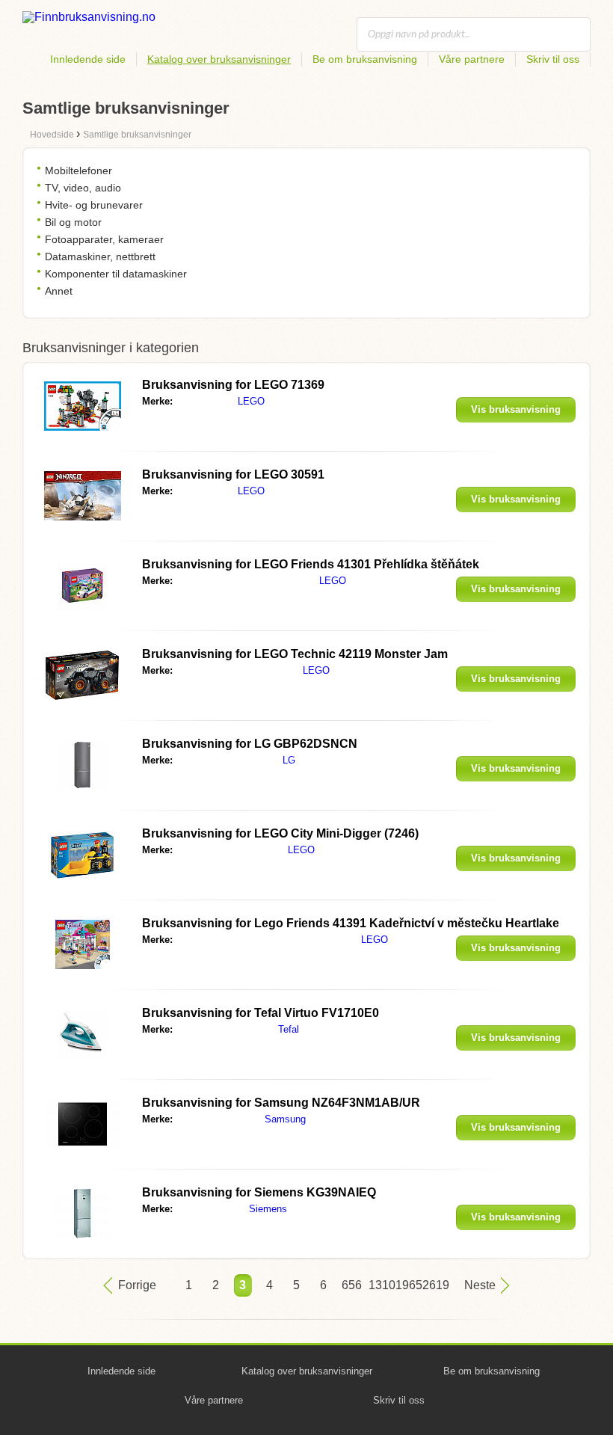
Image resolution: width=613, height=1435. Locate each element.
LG (289, 760)
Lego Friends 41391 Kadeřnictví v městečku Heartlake (350, 923)
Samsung (285, 1119)
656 (351, 1285)
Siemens (268, 1208)
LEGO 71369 (233, 384)
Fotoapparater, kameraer (104, 239)
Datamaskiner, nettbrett (100, 256)
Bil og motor (73, 222)
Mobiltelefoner (78, 170)
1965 (404, 1285)
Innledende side (88, 59)
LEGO (251, 401)
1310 (377, 1285)
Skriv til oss (552, 59)
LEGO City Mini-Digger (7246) (280, 833)
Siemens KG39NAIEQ (259, 1192)
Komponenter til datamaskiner (116, 274)
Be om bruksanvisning (364, 59)
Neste (480, 1285)
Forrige (137, 1285)
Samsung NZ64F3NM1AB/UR (281, 1102)
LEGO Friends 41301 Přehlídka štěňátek (310, 564)
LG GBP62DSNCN (249, 743)
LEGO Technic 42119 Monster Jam (295, 654)
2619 (431, 1285)
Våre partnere (472, 59)
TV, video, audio (83, 188)
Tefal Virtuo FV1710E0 (260, 1013)
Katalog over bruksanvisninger (219, 59)
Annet (59, 291)
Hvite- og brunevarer (94, 205)
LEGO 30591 (233, 474)
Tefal (288, 1029)
